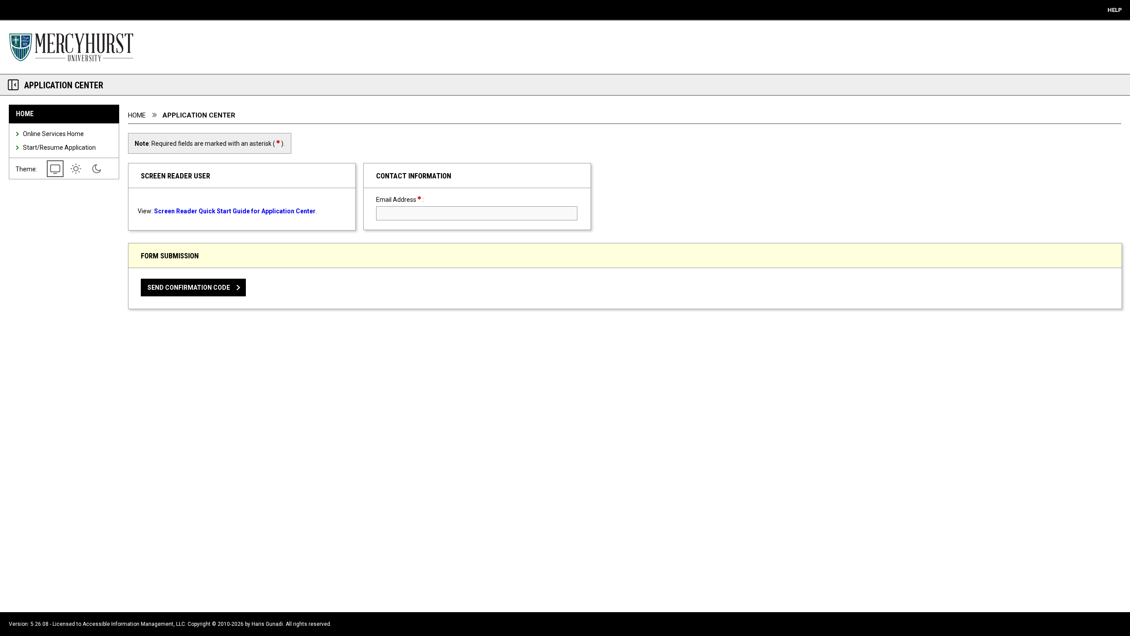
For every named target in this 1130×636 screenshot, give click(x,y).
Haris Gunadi (267, 624)
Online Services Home (53, 133)
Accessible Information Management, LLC (134, 624)
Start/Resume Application (59, 147)
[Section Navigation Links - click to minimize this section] (13, 85)
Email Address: (415, 199)
